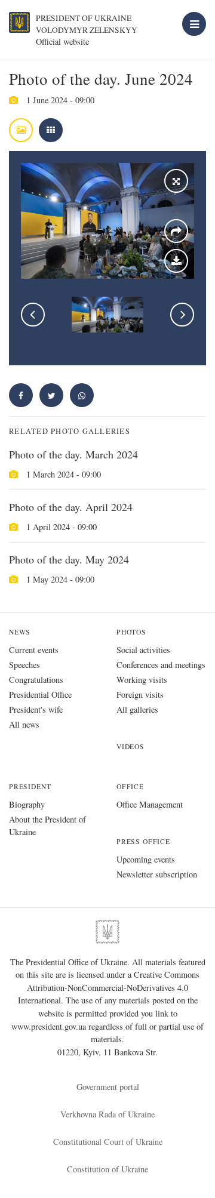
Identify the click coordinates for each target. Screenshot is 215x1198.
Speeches (24, 664)
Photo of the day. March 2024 (73, 454)
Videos (130, 746)
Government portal (107, 1086)
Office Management (149, 804)
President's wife (36, 709)
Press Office (143, 841)
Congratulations (36, 679)
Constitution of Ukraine (107, 1169)
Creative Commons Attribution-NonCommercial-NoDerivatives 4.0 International (109, 987)
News (19, 631)
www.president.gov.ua (49, 1026)
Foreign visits (140, 694)
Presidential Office (40, 694)
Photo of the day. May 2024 (69, 559)
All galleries (137, 709)
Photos (131, 631)
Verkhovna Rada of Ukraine (107, 1114)
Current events (34, 649)
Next (182, 315)
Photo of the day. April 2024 (71, 507)
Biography (27, 804)
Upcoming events (145, 859)
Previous (33, 315)
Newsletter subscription (156, 874)
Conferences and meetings (160, 664)
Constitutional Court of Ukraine (107, 1141)
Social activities (143, 649)
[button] (51, 395)
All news (24, 724)
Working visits (141, 679)
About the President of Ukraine (47, 825)
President (30, 786)
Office (130, 786)
